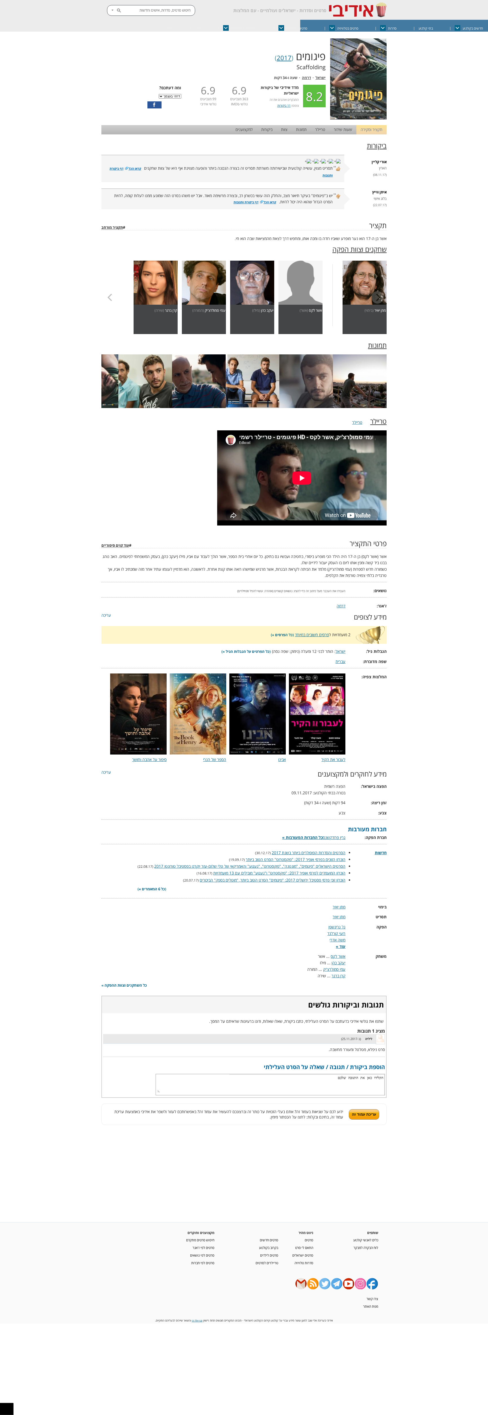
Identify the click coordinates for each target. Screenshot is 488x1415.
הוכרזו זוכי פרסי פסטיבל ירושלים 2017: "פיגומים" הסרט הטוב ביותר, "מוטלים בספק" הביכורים (272, 880)
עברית (340, 661)
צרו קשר (372, 1298)
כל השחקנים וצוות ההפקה (125, 985)
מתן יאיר (380, 310)
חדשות (381, 852)
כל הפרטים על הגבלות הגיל (247, 651)
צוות (284, 129)
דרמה (306, 77)
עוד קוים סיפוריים (115, 545)
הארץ (383, 168)
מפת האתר (370, 1306)
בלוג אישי (380, 198)
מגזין (198, 28)
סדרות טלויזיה (304, 1263)
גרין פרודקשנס (334, 837)
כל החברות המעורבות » (302, 837)
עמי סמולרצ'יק (215, 310)
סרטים (309, 1240)
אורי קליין (379, 162)
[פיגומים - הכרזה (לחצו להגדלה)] (358, 118)
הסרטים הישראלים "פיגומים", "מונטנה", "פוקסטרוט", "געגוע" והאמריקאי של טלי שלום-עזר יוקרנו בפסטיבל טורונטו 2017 (249, 866)
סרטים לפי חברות (202, 1263)
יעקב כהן (267, 310)
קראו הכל (134, 169)
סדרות (392, 28)
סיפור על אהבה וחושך (149, 759)
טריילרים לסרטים (267, 1263)
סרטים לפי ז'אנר (203, 1247)
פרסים (280, 635)
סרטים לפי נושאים (202, 1255)
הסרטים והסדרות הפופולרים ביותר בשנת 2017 (308, 852)
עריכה (106, 615)
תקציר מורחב (112, 227)
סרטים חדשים (269, 1240)
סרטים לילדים (269, 1255)
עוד (169, 28)
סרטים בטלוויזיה (347, 28)
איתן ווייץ (379, 192)
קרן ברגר (171, 310)
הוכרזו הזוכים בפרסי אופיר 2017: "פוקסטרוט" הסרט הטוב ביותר (295, 859)
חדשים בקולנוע (473, 28)
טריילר (320, 129)
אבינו (282, 759)
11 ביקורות (284, 105)
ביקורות (267, 129)
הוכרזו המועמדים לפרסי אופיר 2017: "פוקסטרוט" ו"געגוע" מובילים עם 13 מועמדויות (279, 873)
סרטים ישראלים (296, 28)
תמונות (301, 129)
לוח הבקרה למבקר (366, 1247)
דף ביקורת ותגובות (246, 202)
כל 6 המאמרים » (152, 889)
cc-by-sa (197, 1320)
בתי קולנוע (426, 28)
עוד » (340, 946)
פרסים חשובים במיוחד (312, 634)
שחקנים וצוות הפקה (359, 249)
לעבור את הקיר (333, 759)
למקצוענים (244, 129)
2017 (284, 58)
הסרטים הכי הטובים (244, 28)
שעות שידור (343, 129)
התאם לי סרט (304, 1247)
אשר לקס (315, 310)
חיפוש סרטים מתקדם (200, 1240)
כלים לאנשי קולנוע (365, 1240)
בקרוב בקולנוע (268, 1247)
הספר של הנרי (214, 759)
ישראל (320, 77)
